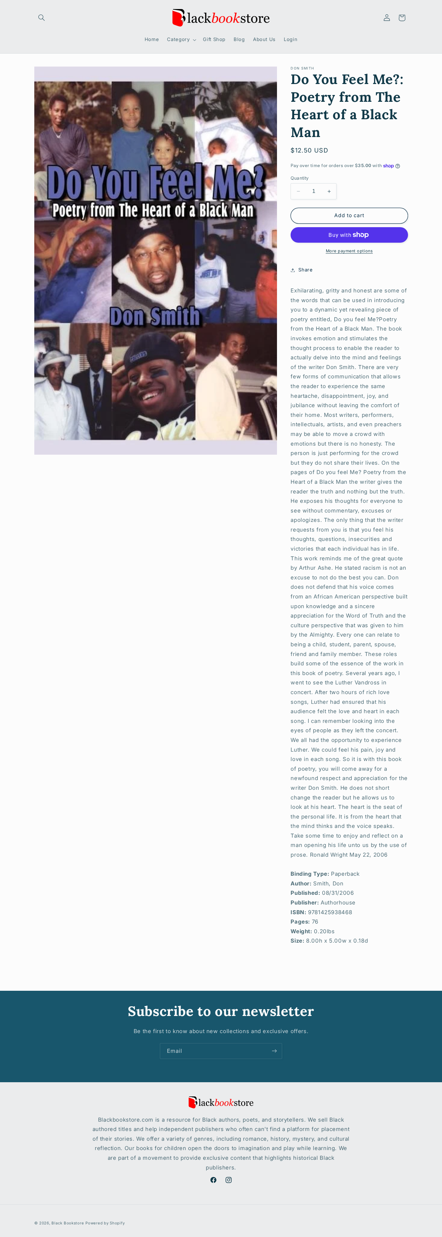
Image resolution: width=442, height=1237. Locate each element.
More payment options (349, 250)
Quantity (300, 178)
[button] (41, 17)
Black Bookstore (67, 1223)
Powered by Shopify (105, 1223)
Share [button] (305, 270)
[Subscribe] (274, 1051)
